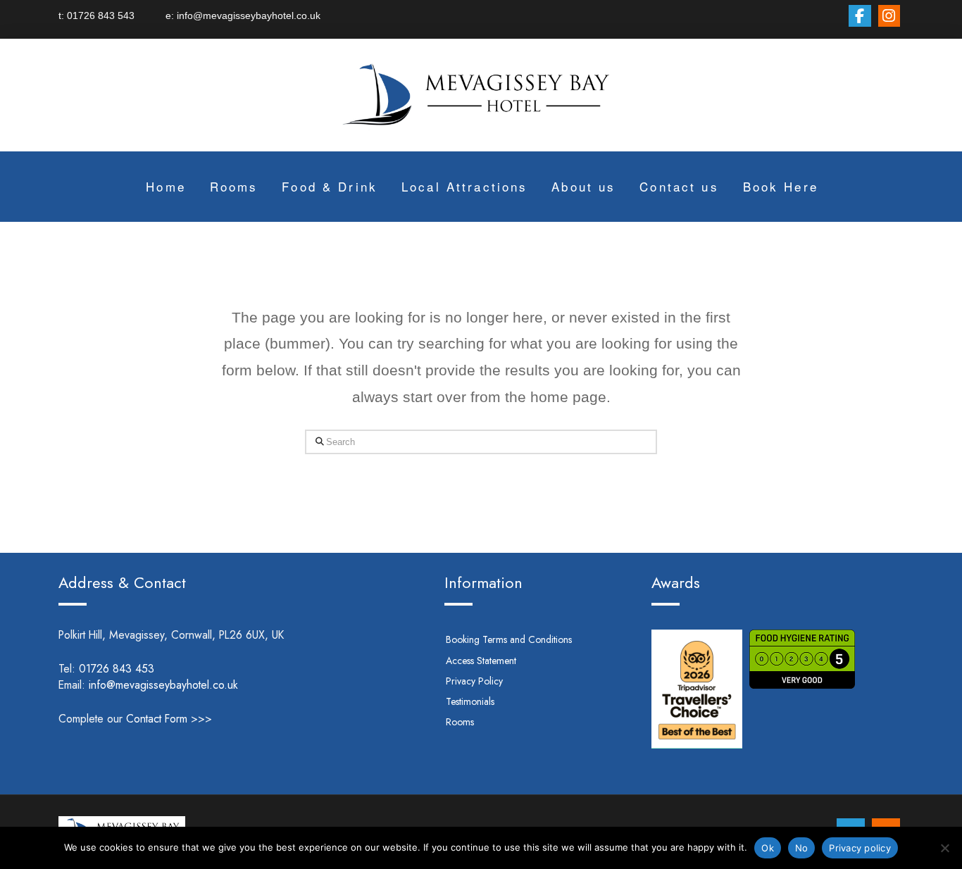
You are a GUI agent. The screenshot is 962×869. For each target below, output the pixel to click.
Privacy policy (860, 848)
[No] (944, 848)
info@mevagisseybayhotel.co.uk (247, 15)
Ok (767, 848)
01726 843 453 (136, 669)
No (801, 848)
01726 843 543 (116, 15)
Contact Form (156, 719)
